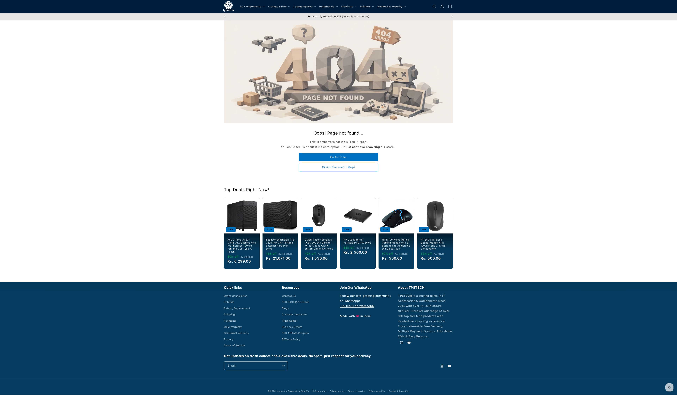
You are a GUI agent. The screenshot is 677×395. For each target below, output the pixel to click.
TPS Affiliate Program (295, 333)
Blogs (285, 308)
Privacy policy (337, 391)
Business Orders (292, 326)
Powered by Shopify (298, 391)
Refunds (229, 301)
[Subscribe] (283, 365)
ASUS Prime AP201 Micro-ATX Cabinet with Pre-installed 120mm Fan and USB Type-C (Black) (241, 245)
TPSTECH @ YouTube (295, 301)
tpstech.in (282, 391)
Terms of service (356, 391)
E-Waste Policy (291, 339)
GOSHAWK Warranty (236, 333)
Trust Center (289, 320)
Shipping (229, 314)
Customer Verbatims (294, 314)
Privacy (228, 339)
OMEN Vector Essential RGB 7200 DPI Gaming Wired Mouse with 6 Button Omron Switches (319, 244)
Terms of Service (234, 345)
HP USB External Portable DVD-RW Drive (357, 241)
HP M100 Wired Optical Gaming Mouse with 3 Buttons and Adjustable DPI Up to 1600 (396, 244)
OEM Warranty (233, 326)
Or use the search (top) (338, 167)
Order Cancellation (235, 295)
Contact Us (289, 295)
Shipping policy (377, 391)
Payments (230, 320)
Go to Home (338, 157)
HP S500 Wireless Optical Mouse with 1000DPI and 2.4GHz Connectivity (433, 244)
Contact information (399, 391)
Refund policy (319, 391)
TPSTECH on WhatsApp (357, 306)
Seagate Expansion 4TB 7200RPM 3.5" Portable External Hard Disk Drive (280, 244)
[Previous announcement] (225, 16)
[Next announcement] (452, 16)
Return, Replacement (237, 308)
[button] (252, 6)
